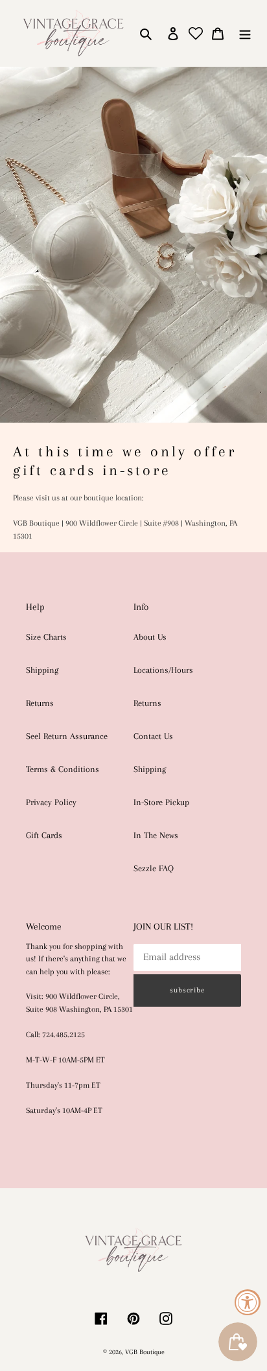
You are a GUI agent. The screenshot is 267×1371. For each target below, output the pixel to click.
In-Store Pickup (161, 802)
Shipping (42, 670)
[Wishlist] (195, 33)
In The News (156, 835)
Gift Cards (44, 835)
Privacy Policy (51, 802)
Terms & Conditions (62, 769)
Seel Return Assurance (67, 736)
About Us (150, 637)
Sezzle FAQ (154, 868)
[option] (133, 321)
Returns (40, 703)
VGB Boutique (145, 1352)
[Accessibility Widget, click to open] (248, 1302)
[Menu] (245, 33)
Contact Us (153, 736)
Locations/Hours (163, 670)
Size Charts (46, 637)
